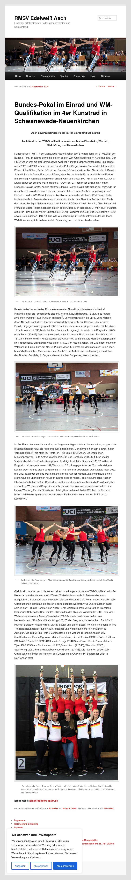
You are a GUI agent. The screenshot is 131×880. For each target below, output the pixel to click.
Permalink (109, 808)
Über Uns (30, 76)
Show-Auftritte (48, 76)
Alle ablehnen (41, 866)
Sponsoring (79, 76)
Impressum (20, 820)
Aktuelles (105, 76)
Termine (64, 76)
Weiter (112, 86)
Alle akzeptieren (65, 866)
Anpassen (20, 866)
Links (92, 76)
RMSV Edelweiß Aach (40, 18)
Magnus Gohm (70, 808)
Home (18, 76)
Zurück (100, 86)
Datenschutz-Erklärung (26, 823)
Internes (18, 827)
